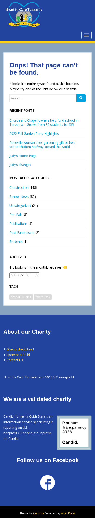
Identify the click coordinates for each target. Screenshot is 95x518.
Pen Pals (15, 214)
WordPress (68, 513)
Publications (18, 223)
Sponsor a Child (18, 355)
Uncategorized (20, 205)
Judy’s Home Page (22, 155)
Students (16, 241)
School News (19, 196)
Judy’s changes (20, 164)
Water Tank (42, 297)
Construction (19, 187)
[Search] (81, 98)
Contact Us (14, 360)
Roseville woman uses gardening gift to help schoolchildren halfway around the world (42, 144)
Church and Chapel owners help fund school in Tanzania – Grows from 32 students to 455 (43, 122)
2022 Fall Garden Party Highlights (34, 133)
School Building (21, 297)
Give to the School (20, 349)
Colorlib (38, 513)
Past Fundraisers (21, 232)
